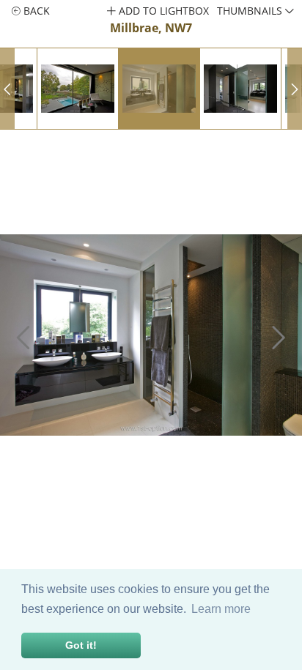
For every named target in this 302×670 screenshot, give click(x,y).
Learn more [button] (221, 609)
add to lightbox (162, 11)
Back (35, 11)
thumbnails (251, 11)
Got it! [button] (81, 645)
